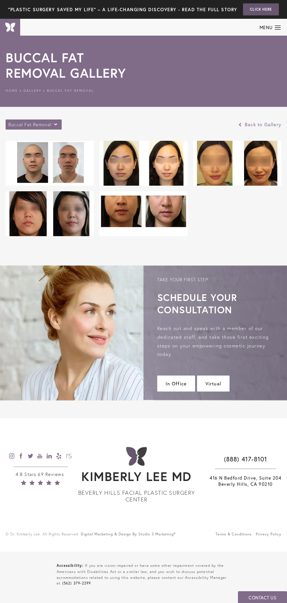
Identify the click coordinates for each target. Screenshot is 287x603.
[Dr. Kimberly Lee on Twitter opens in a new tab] (31, 455)
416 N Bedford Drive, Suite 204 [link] (245, 481)
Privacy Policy (268, 534)
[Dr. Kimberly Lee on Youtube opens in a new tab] (40, 455)
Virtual (213, 383)
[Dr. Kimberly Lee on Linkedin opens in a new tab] (50, 455)
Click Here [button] (261, 9)
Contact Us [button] (262, 597)
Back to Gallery (262, 124)
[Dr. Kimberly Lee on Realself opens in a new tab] (69, 455)
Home (12, 91)
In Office (176, 383)
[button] (278, 28)
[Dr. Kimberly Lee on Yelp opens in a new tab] (60, 455)
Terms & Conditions (234, 534)
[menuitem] (12, 455)
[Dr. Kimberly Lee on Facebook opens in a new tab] (21, 455)
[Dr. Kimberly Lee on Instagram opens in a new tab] (12, 455)
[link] (41, 478)
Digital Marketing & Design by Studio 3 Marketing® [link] (128, 534)
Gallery (32, 91)
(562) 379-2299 (76, 583)
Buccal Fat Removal (70, 91)
